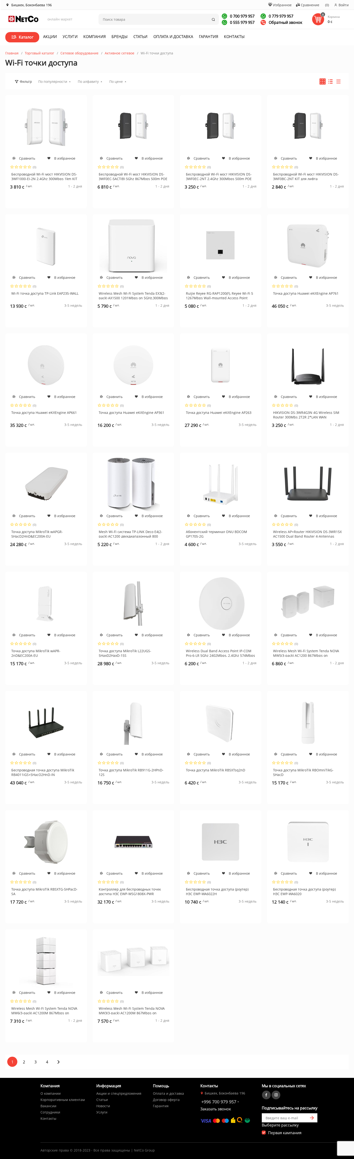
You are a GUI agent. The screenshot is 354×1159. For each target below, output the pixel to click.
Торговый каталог (39, 53)
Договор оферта (166, 1099)
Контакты (234, 36)
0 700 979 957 (242, 16)
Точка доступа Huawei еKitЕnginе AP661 (44, 412)
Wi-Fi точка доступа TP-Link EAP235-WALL (45, 293)
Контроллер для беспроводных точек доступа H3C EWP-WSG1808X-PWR (130, 891)
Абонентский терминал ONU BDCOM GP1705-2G (216, 533)
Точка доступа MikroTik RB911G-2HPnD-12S (131, 772)
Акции (50, 36)
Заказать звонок (215, 1109)
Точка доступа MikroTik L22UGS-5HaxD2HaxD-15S (125, 653)
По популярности (52, 81)
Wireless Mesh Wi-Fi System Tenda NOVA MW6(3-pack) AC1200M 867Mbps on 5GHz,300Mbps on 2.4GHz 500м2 (44, 1010)
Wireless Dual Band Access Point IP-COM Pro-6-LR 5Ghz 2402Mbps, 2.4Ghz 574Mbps (220, 653)
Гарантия (208, 36)
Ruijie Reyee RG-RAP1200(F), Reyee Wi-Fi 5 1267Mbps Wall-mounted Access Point (219, 295)
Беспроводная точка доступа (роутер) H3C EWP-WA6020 (304, 891)
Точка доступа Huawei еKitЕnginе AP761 (306, 293)
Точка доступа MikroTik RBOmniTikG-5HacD (303, 772)
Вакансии (48, 1106)
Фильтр (26, 81)
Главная (12, 53)
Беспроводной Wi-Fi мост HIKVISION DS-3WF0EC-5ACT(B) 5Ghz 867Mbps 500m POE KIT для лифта (133, 176)
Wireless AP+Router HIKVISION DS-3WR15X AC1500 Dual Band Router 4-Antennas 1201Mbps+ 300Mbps (307, 533)
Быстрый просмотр (46, 127)
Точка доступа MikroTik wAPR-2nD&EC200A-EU (35, 653)
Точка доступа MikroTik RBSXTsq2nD (215, 770)
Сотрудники (50, 1112)
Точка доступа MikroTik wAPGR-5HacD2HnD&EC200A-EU (37, 533)
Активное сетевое (119, 53)
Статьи (140, 36)
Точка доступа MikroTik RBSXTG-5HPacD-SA (44, 891)
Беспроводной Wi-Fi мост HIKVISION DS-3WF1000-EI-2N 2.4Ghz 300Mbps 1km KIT (44, 176)
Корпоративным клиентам (62, 1099)
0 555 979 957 (242, 22)
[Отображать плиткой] (323, 81)
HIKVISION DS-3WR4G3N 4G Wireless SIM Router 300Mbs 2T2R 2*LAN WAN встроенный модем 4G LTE (306, 414)
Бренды (119, 36)
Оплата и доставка (173, 36)
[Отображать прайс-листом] (338, 81)
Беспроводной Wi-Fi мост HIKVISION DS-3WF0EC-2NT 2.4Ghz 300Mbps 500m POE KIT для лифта (219, 176)
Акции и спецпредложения (118, 1093)
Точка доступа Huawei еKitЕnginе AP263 (218, 412)
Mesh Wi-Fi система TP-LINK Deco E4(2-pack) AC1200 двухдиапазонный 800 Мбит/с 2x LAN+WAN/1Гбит (130, 533)
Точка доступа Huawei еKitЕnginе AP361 (131, 412)
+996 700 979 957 (218, 1102)
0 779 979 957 (280, 16)
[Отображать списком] (331, 81)
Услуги (70, 36)
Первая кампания (285, 1132)
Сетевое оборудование (79, 53)
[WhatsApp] (224, 16)
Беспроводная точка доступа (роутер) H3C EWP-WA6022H (217, 891)
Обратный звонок (285, 22)
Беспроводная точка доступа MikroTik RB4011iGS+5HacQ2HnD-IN (42, 772)
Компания (94, 36)
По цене (116, 81)
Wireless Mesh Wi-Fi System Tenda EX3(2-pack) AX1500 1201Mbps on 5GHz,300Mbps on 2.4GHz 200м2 (133, 295)
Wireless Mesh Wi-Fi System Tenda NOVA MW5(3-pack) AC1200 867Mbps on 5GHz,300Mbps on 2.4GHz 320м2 (306, 653)
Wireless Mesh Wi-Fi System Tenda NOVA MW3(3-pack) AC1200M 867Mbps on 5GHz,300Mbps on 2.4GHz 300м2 (132, 1010)
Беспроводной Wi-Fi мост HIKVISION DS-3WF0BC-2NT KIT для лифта (306, 176)
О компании (50, 1093)
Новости (103, 1106)
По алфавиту (88, 81)
